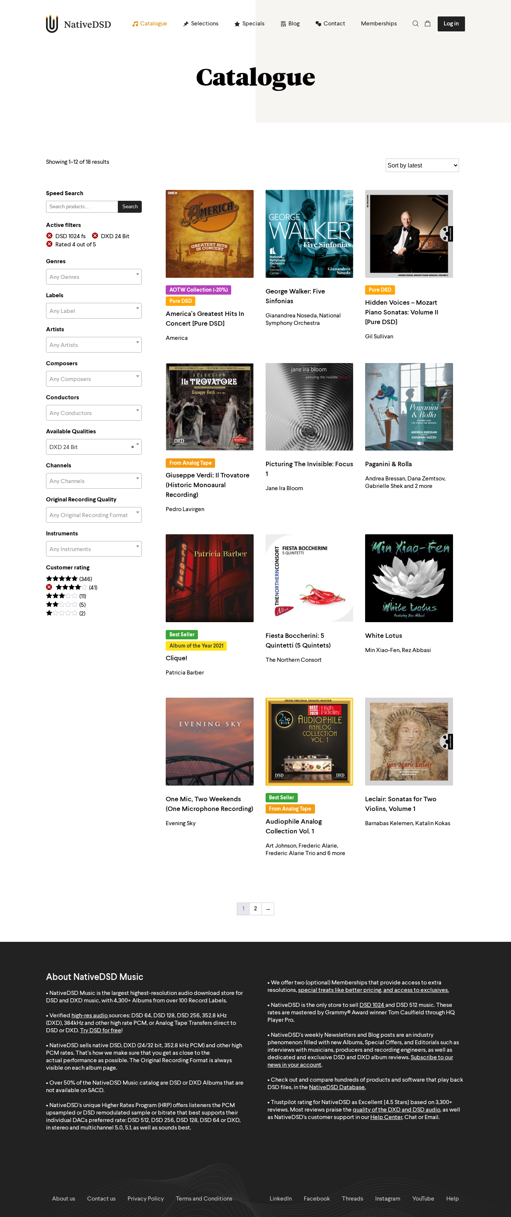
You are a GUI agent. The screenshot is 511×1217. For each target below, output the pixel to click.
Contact (334, 24)
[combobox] (94, 277)
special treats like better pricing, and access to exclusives (373, 990)
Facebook (317, 1199)
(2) (65, 614)
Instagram (387, 1199)
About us (63, 1199)
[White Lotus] (409, 578)
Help (452, 1199)
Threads (352, 1199)
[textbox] (93, 277)
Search (130, 206)
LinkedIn (281, 1199)
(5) (66, 605)
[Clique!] (210, 578)
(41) (76, 588)
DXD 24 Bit (115, 237)
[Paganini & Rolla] (409, 407)
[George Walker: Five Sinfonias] (310, 234)
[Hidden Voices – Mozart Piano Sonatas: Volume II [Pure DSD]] (409, 234)
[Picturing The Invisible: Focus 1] (310, 407)
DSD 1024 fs (70, 237)
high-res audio (89, 1016)
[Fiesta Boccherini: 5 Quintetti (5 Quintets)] (310, 578)
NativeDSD (78, 24)
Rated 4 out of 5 (75, 245)
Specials (253, 24)
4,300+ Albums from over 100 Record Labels (170, 1001)
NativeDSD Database (337, 1088)
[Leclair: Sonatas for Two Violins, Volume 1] (409, 742)
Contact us (101, 1199)
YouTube (423, 1199)
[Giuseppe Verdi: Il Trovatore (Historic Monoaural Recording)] (210, 407)
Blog (294, 24)
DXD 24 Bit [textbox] (91, 448)
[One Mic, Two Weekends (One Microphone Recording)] (210, 742)
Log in (451, 24)
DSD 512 (406, 1005)
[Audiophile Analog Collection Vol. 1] (310, 742)
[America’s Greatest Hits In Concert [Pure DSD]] (210, 234)
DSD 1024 (371, 1005)
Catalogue (153, 24)
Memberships (379, 24)
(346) (69, 580)
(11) (66, 597)
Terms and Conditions (204, 1199)
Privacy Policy (146, 1199)
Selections (204, 24)
